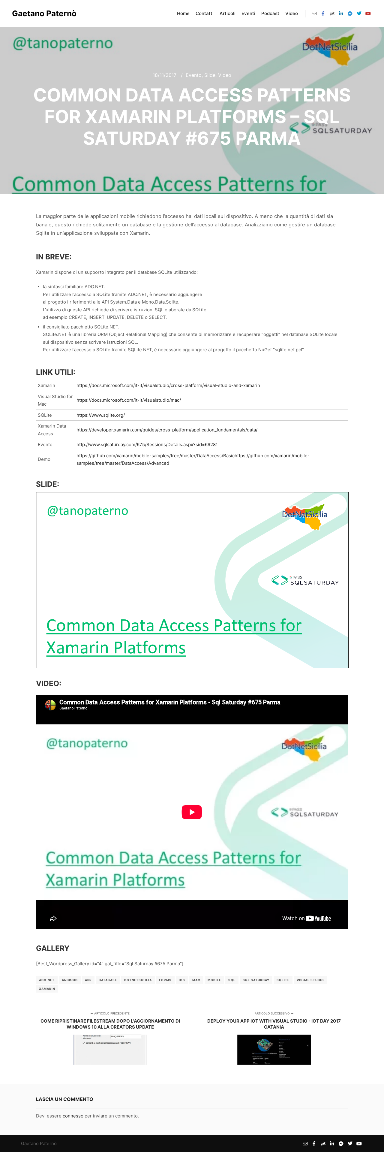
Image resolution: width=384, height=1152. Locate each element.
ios (182, 980)
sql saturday (256, 980)
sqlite (283, 980)
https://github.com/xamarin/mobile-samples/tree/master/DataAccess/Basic (155, 455)
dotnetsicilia (138, 980)
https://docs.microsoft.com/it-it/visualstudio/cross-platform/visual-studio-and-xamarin (168, 385)
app (88, 980)
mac (196, 980)
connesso (73, 1116)
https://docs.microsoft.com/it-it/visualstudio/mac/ (128, 400)
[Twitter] (359, 13)
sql (232, 980)
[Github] (332, 13)
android (70, 980)
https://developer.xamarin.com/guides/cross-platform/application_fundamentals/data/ (166, 430)
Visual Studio (310, 980)
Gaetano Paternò (42, 13)
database (108, 980)
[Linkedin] (341, 13)
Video (224, 75)
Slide (209, 75)
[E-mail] (314, 13)
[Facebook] (323, 13)
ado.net (47, 980)
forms (165, 980)
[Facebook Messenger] (350, 13)
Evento (194, 75)
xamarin (47, 988)
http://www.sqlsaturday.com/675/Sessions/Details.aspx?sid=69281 (147, 444)
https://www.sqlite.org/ (100, 415)
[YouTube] (368, 13)
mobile (214, 980)
